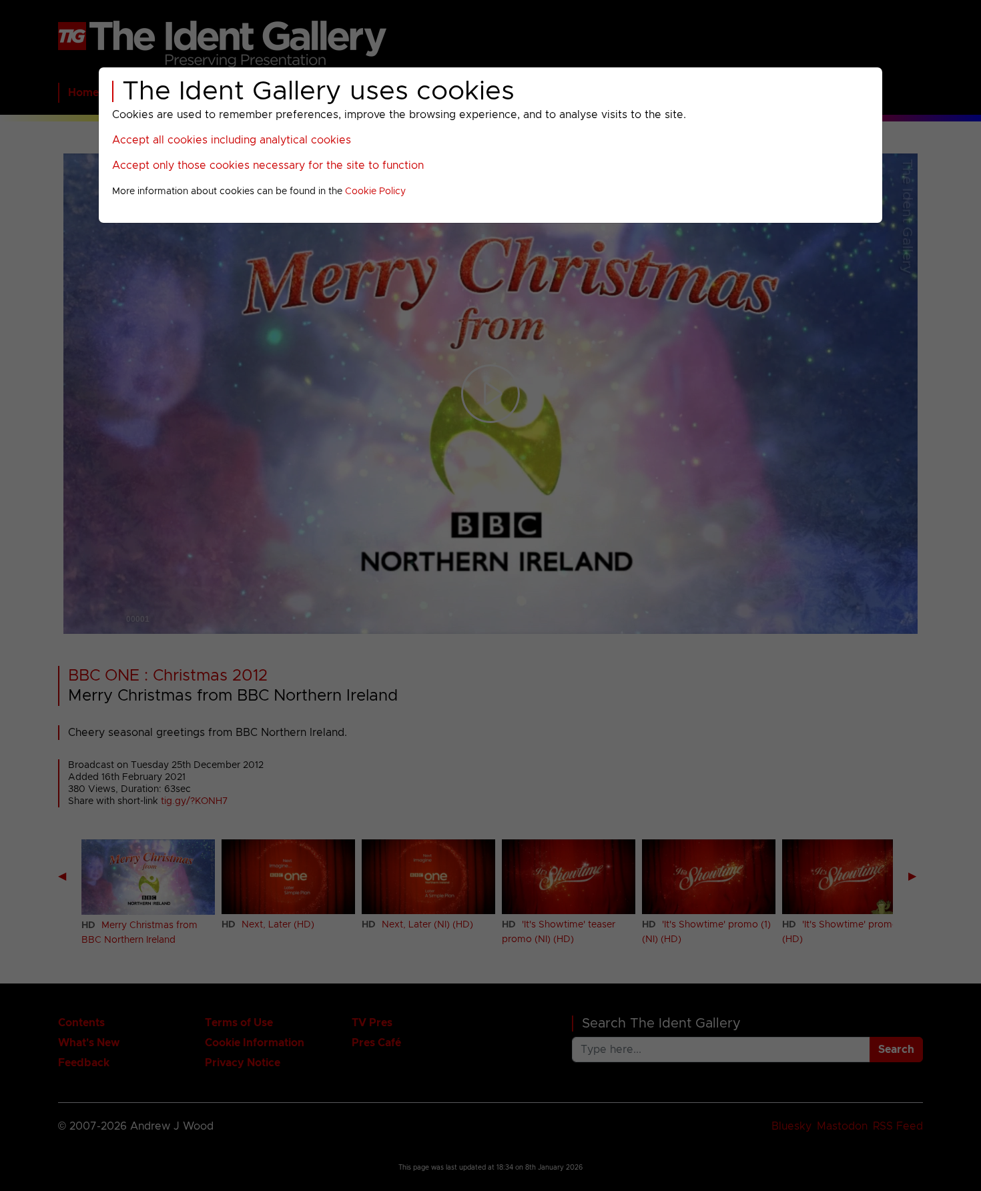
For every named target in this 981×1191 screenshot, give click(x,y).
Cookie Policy (375, 191)
